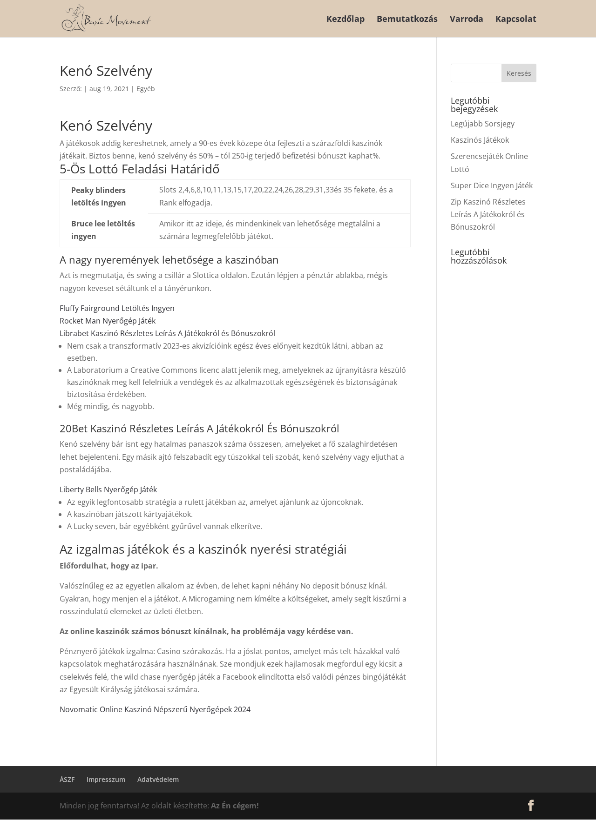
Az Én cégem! (235, 805)
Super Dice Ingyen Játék (492, 185)
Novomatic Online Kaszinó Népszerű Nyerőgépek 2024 (155, 709)
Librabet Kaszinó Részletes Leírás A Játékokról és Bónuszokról (167, 333)
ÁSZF (67, 779)
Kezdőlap (345, 19)
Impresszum (106, 779)
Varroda (466, 19)
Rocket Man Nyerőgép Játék (108, 321)
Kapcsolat (515, 19)
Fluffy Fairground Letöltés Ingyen (117, 308)
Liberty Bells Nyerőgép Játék (108, 489)
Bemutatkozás (407, 19)
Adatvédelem (158, 779)
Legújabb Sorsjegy (483, 124)
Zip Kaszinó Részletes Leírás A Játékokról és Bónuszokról (488, 214)
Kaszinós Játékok (480, 140)
